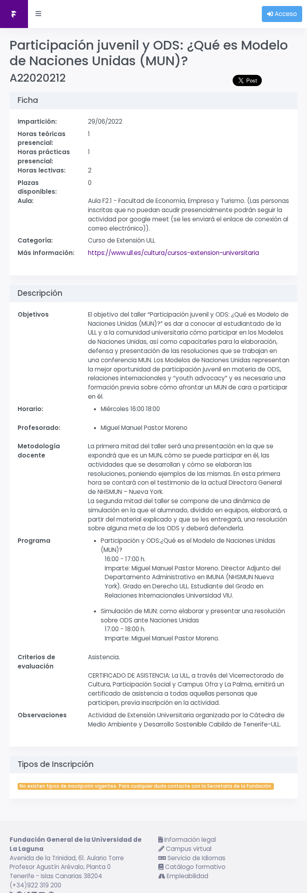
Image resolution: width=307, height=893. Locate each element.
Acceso (285, 14)
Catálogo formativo (194, 867)
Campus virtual (187, 849)
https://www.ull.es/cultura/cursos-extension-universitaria (173, 253)
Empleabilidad (186, 876)
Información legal (189, 839)
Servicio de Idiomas (195, 858)
